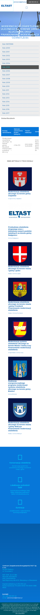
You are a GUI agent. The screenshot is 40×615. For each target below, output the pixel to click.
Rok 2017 (5, 113)
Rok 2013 (5, 98)
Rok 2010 (6, 86)
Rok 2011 (5, 90)
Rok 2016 (5, 109)
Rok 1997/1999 (7, 44)
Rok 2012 (5, 94)
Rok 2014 (5, 102)
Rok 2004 (6, 63)
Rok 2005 (6, 67)
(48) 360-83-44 (33, 2)
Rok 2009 (6, 82)
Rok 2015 (5, 105)
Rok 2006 (6, 71)
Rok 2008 (6, 79)
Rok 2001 (6, 52)
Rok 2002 (6, 56)
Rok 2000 (6, 48)
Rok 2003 (6, 59)
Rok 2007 (6, 75)
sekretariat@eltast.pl (20, 2)
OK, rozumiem (20, 613)
